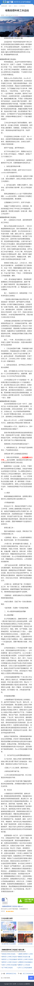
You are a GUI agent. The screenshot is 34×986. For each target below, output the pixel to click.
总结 (15, 6)
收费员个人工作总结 (24, 965)
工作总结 (22, 6)
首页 (10, 6)
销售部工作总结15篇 (24, 956)
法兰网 (14, 984)
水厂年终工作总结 (7, 967)
